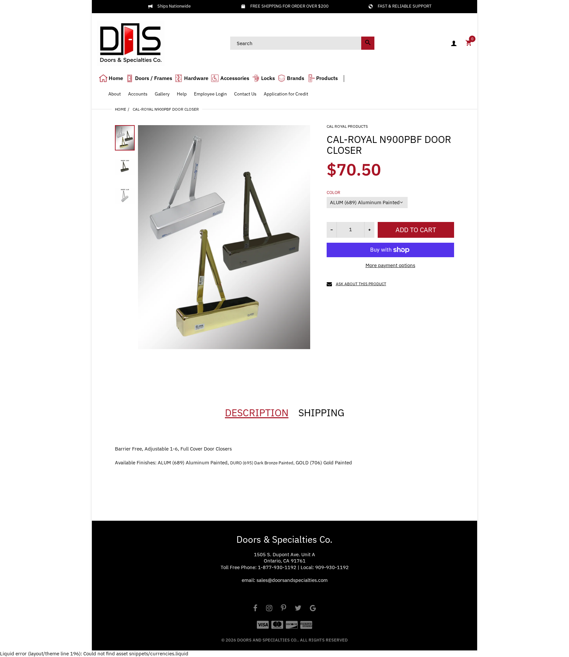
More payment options (390, 265)
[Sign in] (453, 43)
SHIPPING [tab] (321, 413)
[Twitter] (298, 609)
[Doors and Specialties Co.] (130, 43)
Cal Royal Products (347, 126)
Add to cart (415, 229)
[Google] (313, 609)
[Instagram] (269, 609)
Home (120, 109)
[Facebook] (255, 609)
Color (333, 192)
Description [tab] (256, 413)
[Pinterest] (283, 609)
